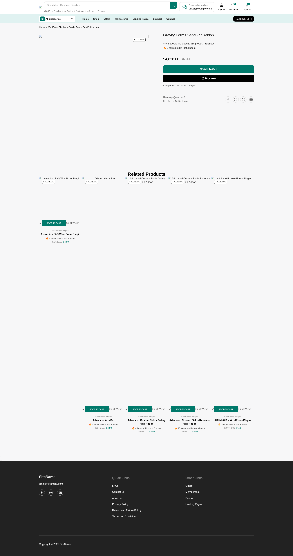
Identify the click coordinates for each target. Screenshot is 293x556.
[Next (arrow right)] (1, 460)
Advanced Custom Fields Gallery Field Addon (147, 422)
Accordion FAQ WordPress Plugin (60, 234)
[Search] (173, 5)
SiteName (65, 544)
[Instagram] (236, 99)
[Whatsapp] (243, 99)
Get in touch (181, 101)
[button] (222, 7)
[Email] (251, 99)
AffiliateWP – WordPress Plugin (232, 420)
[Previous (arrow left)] (0, 460)
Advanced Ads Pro (103, 420)
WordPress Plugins (57, 27)
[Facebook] (228, 99)
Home (42, 27)
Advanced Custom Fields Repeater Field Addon (189, 422)
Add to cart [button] (55, 223)
